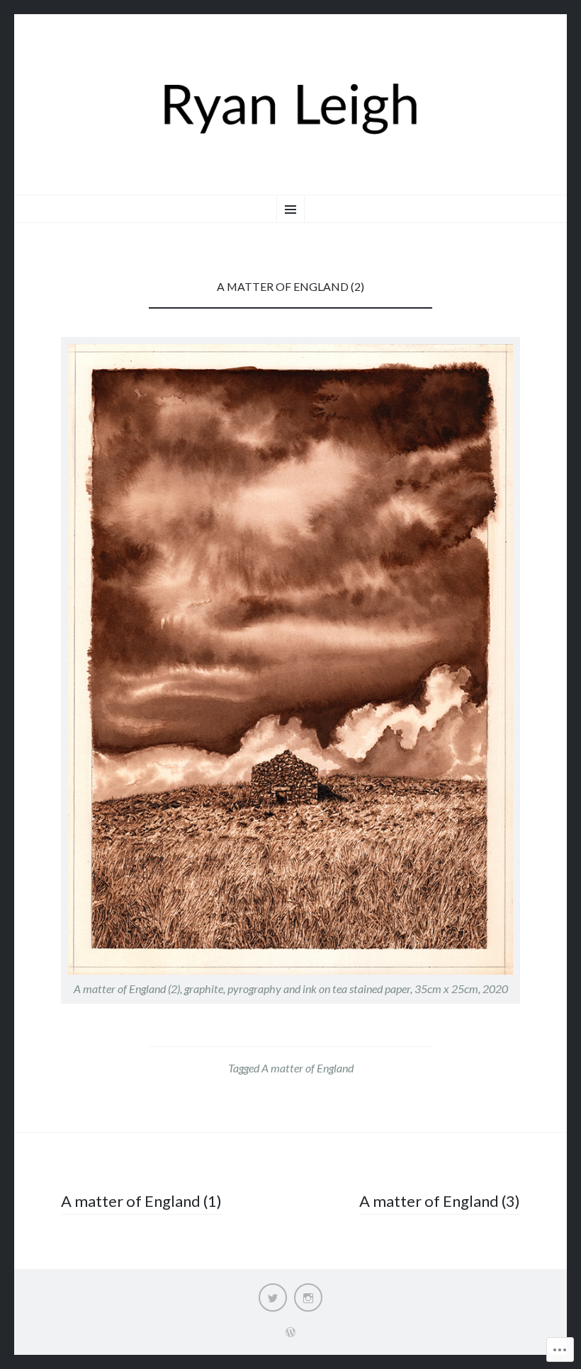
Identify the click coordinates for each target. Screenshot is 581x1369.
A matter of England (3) (439, 1200)
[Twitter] (273, 1297)
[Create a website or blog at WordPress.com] (290, 1332)
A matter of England (307, 1068)
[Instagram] (308, 1297)
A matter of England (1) (141, 1200)
